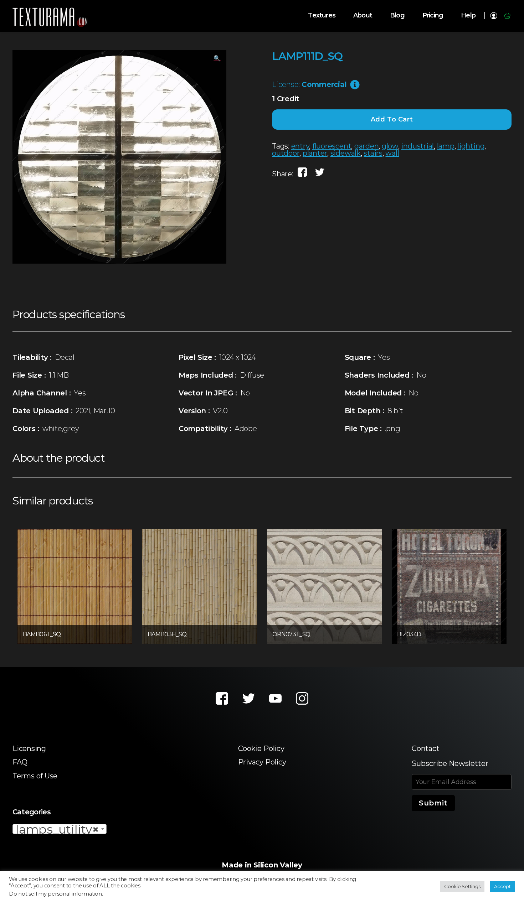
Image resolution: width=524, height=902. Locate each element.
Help (468, 15)
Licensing (29, 748)
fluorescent (331, 146)
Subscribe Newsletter (450, 763)
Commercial (324, 84)
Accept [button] (502, 886)
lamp (445, 146)
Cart (507, 15)
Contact (425, 748)
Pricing (432, 15)
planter (315, 153)
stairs (373, 153)
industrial (417, 146)
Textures (321, 15)
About (362, 15)
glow (390, 146)
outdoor (285, 153)
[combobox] (59, 829)
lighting (470, 146)
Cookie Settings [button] (462, 886)
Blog (397, 15)
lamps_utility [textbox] (57, 829)
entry (300, 146)
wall (392, 153)
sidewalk (345, 153)
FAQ (19, 762)
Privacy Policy (262, 762)
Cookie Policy (261, 748)
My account (493, 15)
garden (366, 146)
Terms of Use (34, 776)
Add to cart (392, 119)
